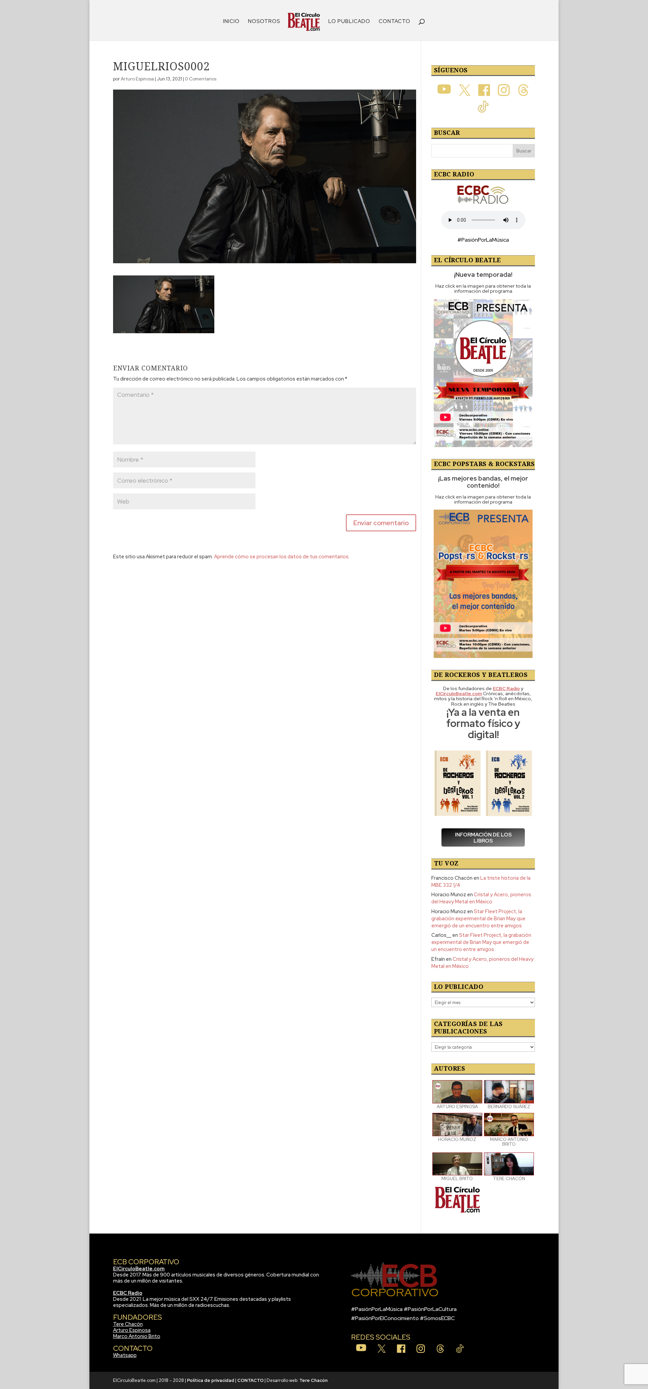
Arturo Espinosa (137, 79)
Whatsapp (125, 1355)
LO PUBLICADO (349, 22)
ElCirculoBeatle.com (139, 1268)
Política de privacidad (210, 1380)
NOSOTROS (264, 22)
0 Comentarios (200, 79)
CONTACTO (394, 22)
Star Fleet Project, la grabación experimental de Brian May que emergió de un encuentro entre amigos (478, 918)
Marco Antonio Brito (136, 1336)
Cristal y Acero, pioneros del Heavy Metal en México (481, 898)
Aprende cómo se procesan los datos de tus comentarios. (282, 556)
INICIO (231, 22)
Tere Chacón (128, 1324)
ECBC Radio (127, 1293)
